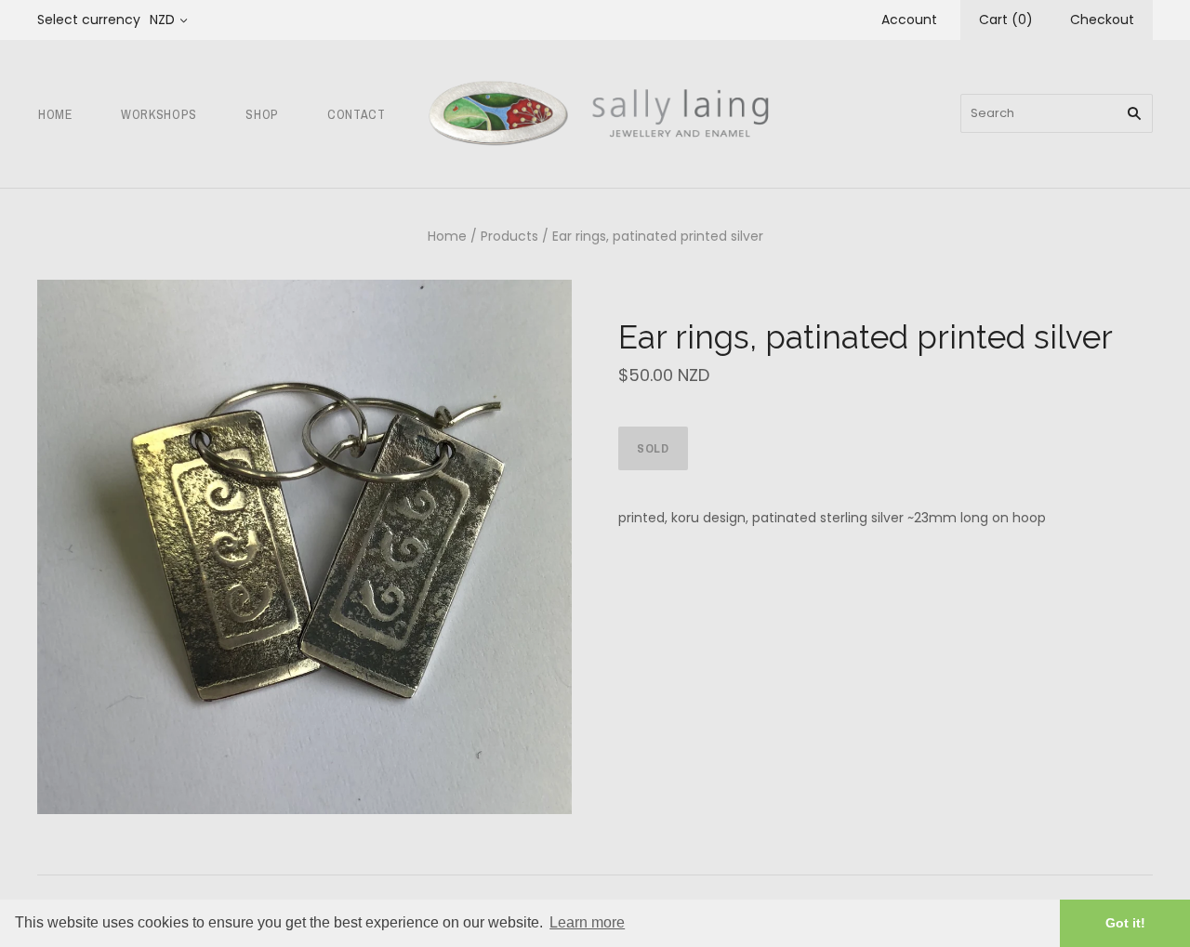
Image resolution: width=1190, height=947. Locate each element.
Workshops (159, 114)
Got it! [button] (1125, 922)
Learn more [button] (587, 922)
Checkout (1102, 19)
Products (509, 236)
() (1006, 19)
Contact (356, 114)
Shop (262, 114)
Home (55, 114)
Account (909, 19)
